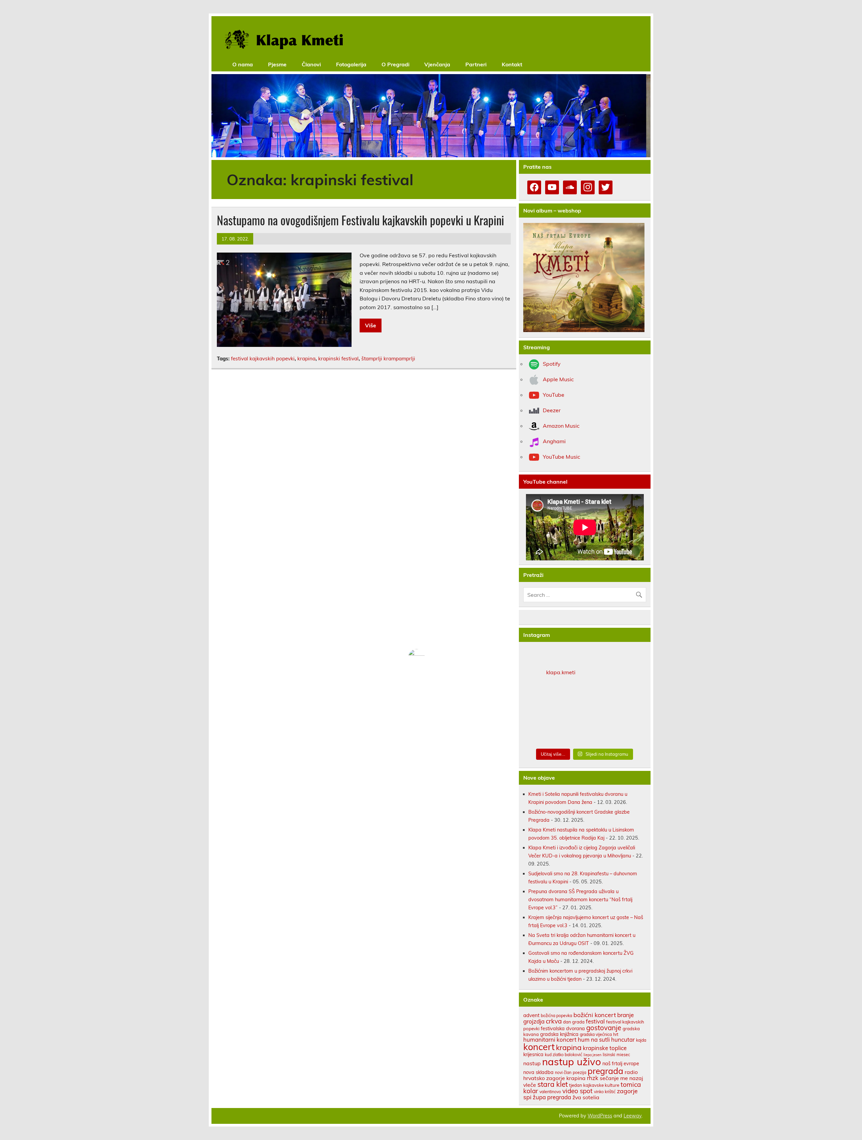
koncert (539, 1046)
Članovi (311, 64)
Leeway (632, 1116)
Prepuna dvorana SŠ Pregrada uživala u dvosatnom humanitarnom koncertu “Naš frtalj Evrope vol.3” (580, 899)
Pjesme (277, 64)
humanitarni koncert (549, 1039)
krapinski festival (338, 358)
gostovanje (603, 1027)
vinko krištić (605, 1091)
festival (595, 1021)
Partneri (476, 64)
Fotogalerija (351, 64)
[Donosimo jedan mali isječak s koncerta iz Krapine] (585, 714)
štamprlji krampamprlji (388, 358)
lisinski (609, 1054)
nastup (532, 1063)
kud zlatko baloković (563, 1054)
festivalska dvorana (563, 1028)
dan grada (574, 1021)
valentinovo (550, 1091)
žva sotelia (585, 1097)
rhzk (592, 1077)
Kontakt (512, 64)
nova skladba (538, 1072)
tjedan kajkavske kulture (594, 1085)
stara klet (552, 1084)
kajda (641, 1040)
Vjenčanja (437, 64)
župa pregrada (552, 1097)
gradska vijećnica (596, 1034)
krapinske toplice (605, 1047)
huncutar (623, 1039)
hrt (615, 1034)
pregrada (605, 1071)
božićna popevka (556, 1015)
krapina (306, 358)
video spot (577, 1091)
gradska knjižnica (559, 1034)
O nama (242, 64)
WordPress (600, 1116)
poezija (579, 1072)
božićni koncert (594, 1014)
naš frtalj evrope (620, 1063)
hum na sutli (594, 1039)
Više (370, 325)
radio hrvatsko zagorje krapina (580, 1075)
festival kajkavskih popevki (263, 358)
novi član (563, 1072)
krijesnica (533, 1054)
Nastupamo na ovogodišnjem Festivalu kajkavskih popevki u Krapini (360, 220)
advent (531, 1015)
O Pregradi (395, 64)
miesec (623, 1054)
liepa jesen (592, 1054)
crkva (554, 1021)
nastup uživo (571, 1061)
